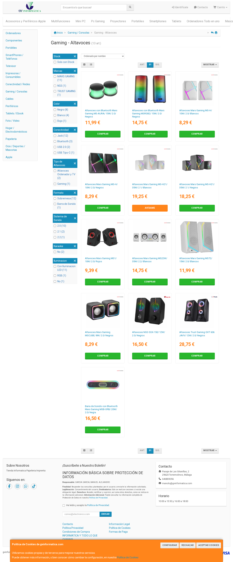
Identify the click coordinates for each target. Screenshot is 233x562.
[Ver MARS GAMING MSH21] (197, 163)
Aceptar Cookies (208, 545)
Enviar (105, 514)
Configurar (169, 545)
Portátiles (11, 47)
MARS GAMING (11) (66, 78)
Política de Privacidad (98, 498)
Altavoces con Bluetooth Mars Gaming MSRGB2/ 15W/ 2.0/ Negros (148, 113)
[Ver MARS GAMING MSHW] (197, 89)
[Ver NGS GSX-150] (149, 311)
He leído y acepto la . (88, 505)
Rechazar (187, 545)
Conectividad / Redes (18, 84)
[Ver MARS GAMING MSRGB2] (149, 89)
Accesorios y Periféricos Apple (26, 21)
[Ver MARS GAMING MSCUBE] (102, 311)
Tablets (176, 21)
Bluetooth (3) (64, 141)
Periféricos (12, 106)
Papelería (11, 138)
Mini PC (81, 21)
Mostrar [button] (209, 64)
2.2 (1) (61, 237)
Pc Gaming (98, 21)
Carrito (221, 7)
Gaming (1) (63, 183)
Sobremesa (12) (66, 198)
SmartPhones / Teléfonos (14, 57)
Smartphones (157, 21)
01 (150, 64)
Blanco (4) (63, 115)
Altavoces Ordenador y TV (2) (66, 174)
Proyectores (118, 21)
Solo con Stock (65, 62)
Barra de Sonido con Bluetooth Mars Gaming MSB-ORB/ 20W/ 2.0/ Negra (101, 409)
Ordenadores (13, 33)
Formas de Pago (118, 531)
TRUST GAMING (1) (66, 93)
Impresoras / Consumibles (13, 75)
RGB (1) (61, 275)
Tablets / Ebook (14, 113)
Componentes (14, 40)
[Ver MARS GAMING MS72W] (197, 237)
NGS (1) (61, 85)
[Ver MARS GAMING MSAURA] (102, 89)
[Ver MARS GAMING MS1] (102, 237)
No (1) (60, 281)
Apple (9, 157)
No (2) (60, 251)
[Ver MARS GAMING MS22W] (149, 237)
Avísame (150, 208)
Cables (9, 98)
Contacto (202, 7)
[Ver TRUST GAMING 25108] (197, 311)
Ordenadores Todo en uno (203, 21)
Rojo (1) (61, 120)
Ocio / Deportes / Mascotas (15, 148)
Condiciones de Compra (76, 531)
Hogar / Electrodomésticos (16, 130)
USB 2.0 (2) (63, 147)
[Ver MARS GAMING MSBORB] (102, 385)
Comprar (102, 134)
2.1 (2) (61, 231)
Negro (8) (62, 109)
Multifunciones (60, 21)
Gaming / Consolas (16, 91)
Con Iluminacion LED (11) (66, 268)
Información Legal (119, 524)
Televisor (11, 66)
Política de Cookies (128, 557)
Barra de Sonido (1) (66, 205)
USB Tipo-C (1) (65, 152)
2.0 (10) (61, 225)
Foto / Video (12, 120)
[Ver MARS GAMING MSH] (102, 163)
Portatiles (137, 21)
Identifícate (181, 7)
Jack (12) (62, 135)
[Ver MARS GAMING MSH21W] (149, 163)
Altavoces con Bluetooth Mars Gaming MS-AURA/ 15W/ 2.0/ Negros (101, 113)
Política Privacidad (72, 527)
